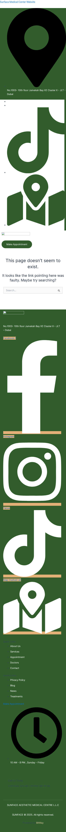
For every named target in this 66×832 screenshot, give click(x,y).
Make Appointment (13, 703)
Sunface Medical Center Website (17, 1)
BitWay (40, 822)
